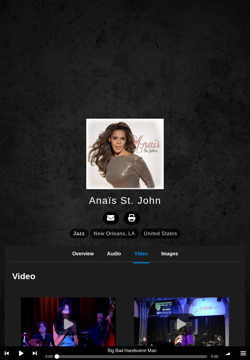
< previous (7, 353)
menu (243, 353)
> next (35, 353)
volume (229, 353)
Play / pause (21, 353)
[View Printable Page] (132, 218)
